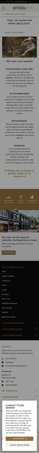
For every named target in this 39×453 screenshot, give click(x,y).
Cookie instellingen (19, 445)
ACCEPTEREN (18, 438)
